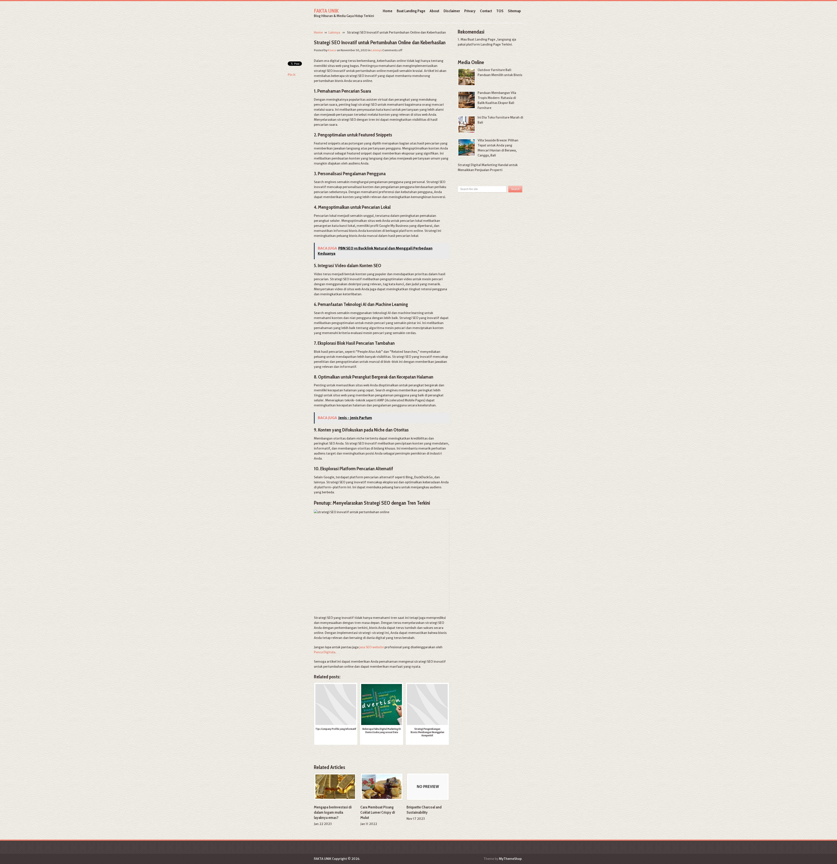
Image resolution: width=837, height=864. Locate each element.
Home (387, 10)
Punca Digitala (324, 652)
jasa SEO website (371, 647)
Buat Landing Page (411, 10)
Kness (332, 50)
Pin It (292, 75)
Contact (486, 10)
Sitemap (514, 10)
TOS (500, 10)
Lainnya (334, 32)
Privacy (470, 10)
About (434, 10)
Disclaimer (452, 10)
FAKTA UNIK (326, 11)
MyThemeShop (510, 859)
